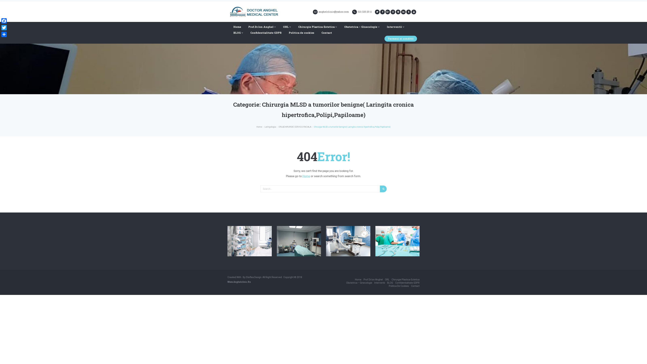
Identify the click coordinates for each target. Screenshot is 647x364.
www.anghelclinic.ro (239, 282)
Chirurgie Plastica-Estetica (316, 26)
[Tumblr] (408, 12)
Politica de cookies (301, 32)
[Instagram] (393, 12)
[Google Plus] (387, 12)
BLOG (237, 32)
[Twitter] (377, 12)
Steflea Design (253, 277)
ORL (286, 26)
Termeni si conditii (401, 38)
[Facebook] (382, 12)
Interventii (395, 26)
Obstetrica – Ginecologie (361, 26)
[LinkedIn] (403, 12)
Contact (326, 32)
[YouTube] (413, 12)
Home (237, 26)
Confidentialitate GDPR (266, 32)
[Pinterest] (398, 12)
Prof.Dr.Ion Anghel (261, 26)
